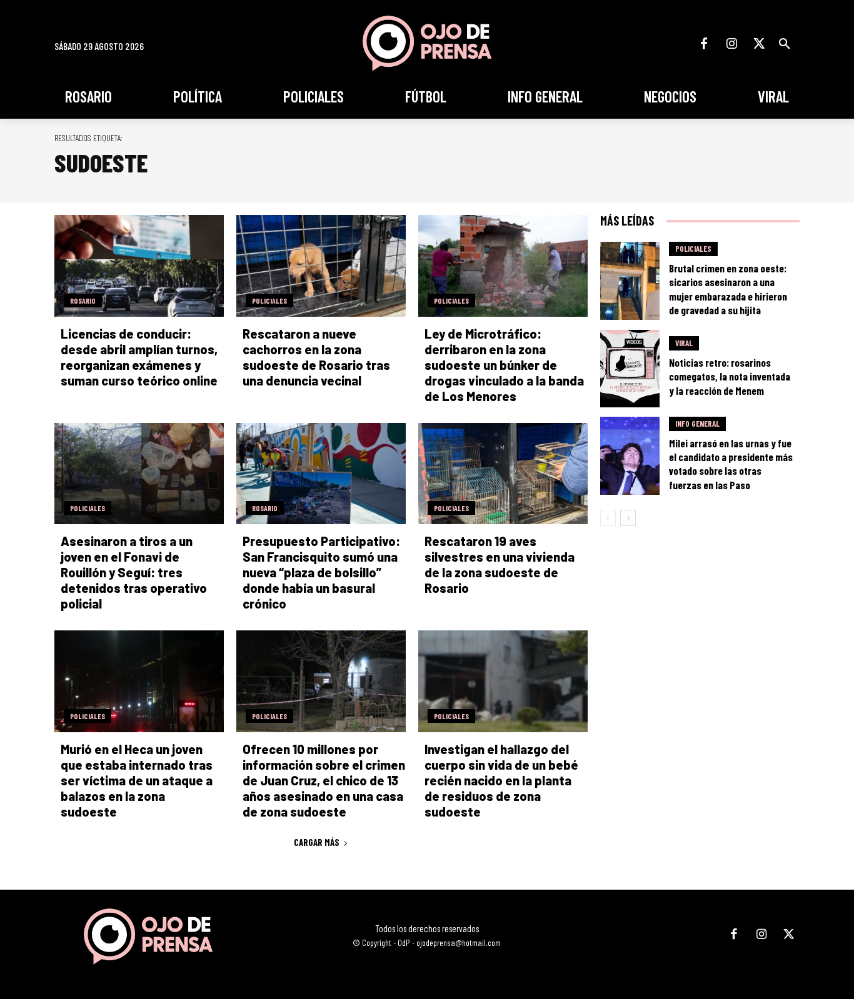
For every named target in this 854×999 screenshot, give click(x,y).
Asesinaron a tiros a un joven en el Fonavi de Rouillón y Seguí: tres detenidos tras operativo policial (134, 572)
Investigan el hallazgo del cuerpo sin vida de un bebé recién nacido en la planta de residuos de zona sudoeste (501, 780)
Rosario (83, 300)
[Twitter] (759, 43)
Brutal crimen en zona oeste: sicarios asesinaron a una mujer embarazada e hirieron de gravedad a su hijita (728, 289)
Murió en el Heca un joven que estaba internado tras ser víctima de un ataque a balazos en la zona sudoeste (137, 780)
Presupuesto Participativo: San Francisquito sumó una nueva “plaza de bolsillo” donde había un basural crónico (321, 572)
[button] (785, 44)
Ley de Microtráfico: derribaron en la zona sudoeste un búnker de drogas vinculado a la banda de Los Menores (504, 365)
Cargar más (316, 842)
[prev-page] (608, 518)
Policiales (269, 300)
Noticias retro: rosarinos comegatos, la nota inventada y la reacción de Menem (729, 376)
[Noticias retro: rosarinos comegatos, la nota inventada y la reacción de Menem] (630, 369)
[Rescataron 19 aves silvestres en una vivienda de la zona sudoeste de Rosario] (503, 474)
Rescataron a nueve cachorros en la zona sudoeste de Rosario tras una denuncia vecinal (316, 357)
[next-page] (628, 518)
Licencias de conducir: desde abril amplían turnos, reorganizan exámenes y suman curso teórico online (139, 357)
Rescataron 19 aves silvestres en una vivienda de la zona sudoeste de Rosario (499, 564)
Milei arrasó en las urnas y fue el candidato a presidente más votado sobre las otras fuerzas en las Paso (731, 463)
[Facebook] (704, 43)
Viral (684, 343)
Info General (697, 424)
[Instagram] (731, 43)
